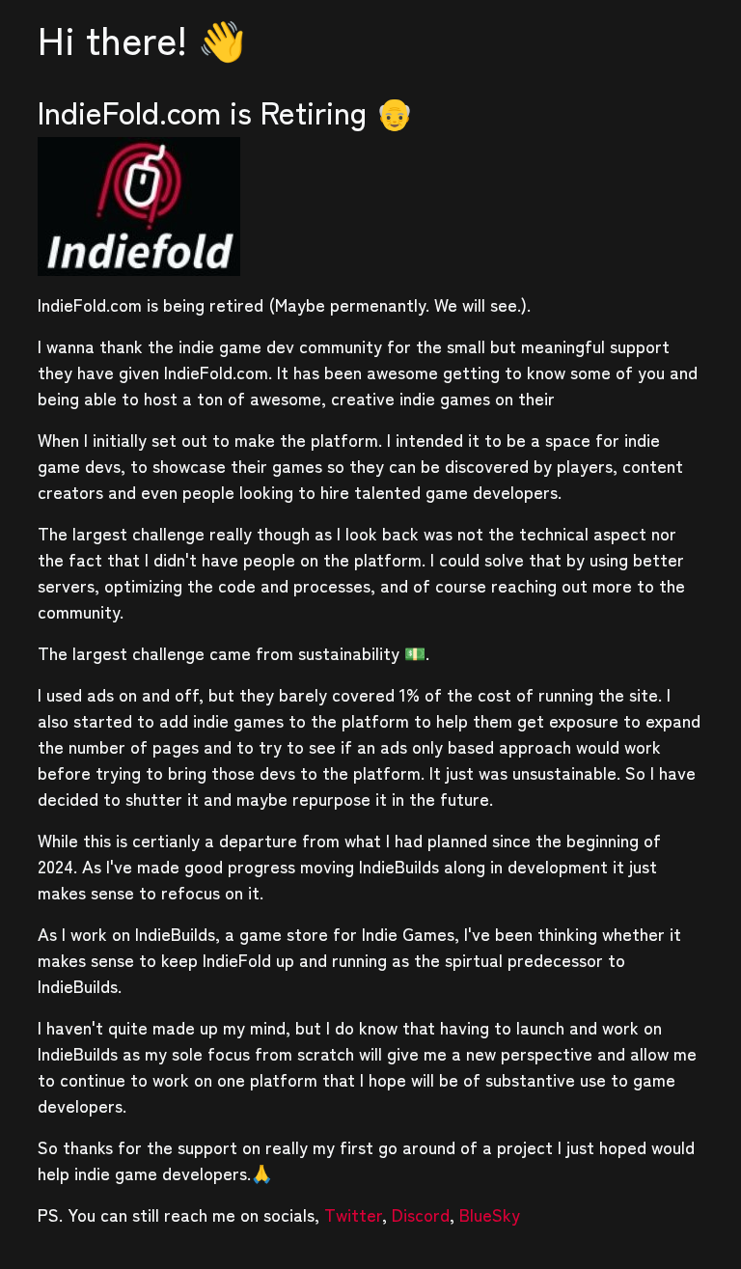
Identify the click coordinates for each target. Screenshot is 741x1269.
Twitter (353, 1214)
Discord (421, 1214)
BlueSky (489, 1214)
